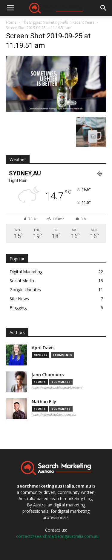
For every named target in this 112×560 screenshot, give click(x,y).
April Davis (43, 347)
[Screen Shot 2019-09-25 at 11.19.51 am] (56, 110)
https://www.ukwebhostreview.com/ (57, 387)
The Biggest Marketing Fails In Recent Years (58, 22)
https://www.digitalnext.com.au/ (54, 414)
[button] (103, 8)
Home (11, 22)
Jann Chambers (48, 374)
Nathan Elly (44, 401)
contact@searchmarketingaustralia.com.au (57, 536)
